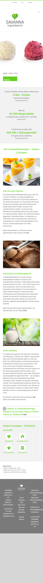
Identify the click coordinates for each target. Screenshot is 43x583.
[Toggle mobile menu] (39, 12)
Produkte (21, 500)
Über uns (21, 507)
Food (10, 73)
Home (5, 73)
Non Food (21, 505)
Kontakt (21, 510)
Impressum (35, 512)
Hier (34, 397)
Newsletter (21, 512)
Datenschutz (34, 507)
